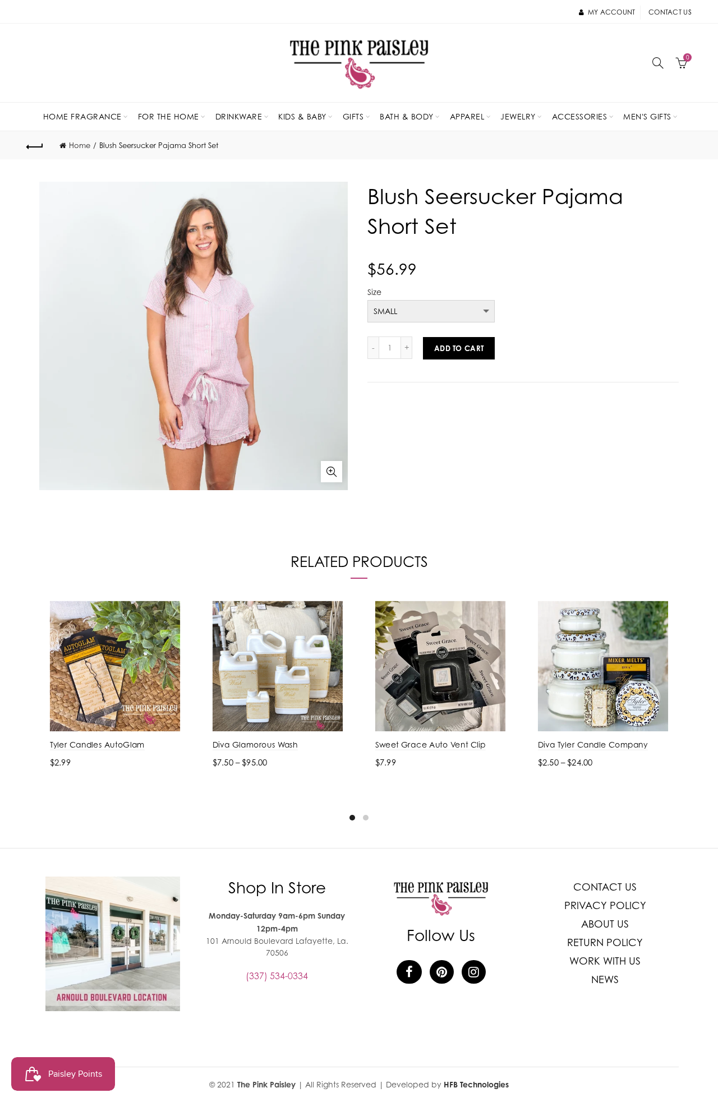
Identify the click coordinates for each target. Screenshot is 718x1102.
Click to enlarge (331, 471)
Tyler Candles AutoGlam (97, 744)
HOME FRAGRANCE (82, 116)
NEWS (605, 979)
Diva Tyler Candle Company (593, 744)
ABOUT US (605, 924)
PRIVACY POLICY (605, 905)
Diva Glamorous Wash (255, 744)
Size (374, 292)
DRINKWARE (239, 116)
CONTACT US (605, 887)
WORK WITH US (605, 961)
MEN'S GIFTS (647, 116)
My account (611, 12)
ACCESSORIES (579, 116)
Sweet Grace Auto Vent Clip (430, 744)
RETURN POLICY (605, 942)
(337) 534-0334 (277, 975)
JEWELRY (518, 116)
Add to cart (459, 348)
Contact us (670, 12)
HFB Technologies (476, 1084)
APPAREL (467, 116)
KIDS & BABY (302, 116)
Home (79, 145)
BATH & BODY (407, 116)
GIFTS (353, 116)
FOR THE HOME (168, 116)
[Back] (35, 145)
